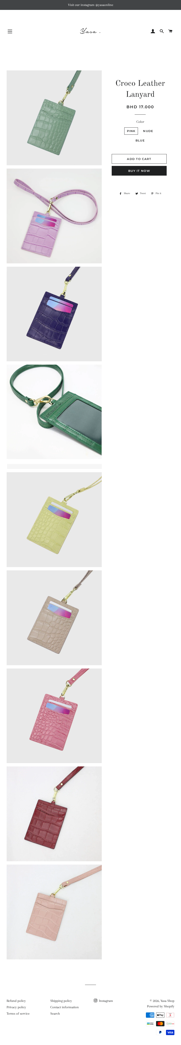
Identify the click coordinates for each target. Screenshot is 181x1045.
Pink (131, 131)
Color (140, 122)
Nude (148, 131)
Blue (140, 140)
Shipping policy (61, 1001)
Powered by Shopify (160, 1006)
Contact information (64, 1007)
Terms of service (18, 1014)
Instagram (105, 1001)
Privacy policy (16, 1007)
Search (55, 1014)
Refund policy (16, 1001)
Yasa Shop (167, 1001)
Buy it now (139, 171)
